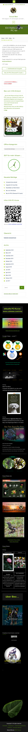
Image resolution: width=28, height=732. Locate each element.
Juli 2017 (8, 281)
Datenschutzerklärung (20, 725)
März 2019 (8, 253)
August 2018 (9, 267)
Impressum (11, 725)
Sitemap (10, 727)
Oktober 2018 (9, 261)
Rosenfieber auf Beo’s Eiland (12, 187)
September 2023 (10, 250)
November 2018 (9, 258)
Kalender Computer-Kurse (10, 237)
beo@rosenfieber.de (9, 4)
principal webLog (17, 727)
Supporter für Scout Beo (11, 185)
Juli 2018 (8, 269)
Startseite (5, 725)
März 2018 (8, 275)
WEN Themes (18, 730)
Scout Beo (13, 17)
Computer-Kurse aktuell (11, 182)
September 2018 (10, 264)
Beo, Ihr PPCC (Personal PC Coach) (14, 193)
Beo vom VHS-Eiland (11, 190)
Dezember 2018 (9, 255)
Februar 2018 (9, 278)
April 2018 (8, 272)
